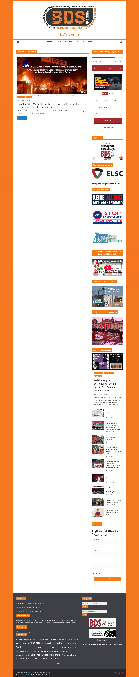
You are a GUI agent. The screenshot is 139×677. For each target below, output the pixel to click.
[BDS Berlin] (18, 42)
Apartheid (35, 642)
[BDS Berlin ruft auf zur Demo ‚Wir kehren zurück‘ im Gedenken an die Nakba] (98, 451)
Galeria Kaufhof (60, 648)
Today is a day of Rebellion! (111, 438)
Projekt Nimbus (30, 658)
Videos (78, 42)
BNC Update (21, 97)
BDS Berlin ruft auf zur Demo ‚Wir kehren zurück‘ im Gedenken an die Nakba (113, 450)
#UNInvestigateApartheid (44, 639)
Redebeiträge (97, 376)
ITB (65, 655)
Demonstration (98, 372)
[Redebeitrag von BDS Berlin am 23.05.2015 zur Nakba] (98, 513)
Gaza (67, 647)
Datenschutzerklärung (23, 632)
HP (29, 651)
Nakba (76, 655)
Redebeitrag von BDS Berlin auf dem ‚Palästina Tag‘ (114, 413)
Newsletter (87, 42)
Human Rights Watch (38, 651)
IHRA (45, 651)
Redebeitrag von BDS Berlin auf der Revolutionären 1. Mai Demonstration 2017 (113, 464)
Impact (49, 651)
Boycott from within (28, 648)
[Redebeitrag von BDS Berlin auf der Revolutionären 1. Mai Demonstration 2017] (98, 466)
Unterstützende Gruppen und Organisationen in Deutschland (102, 644)
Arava (53, 643)
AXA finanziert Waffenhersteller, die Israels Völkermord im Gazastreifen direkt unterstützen (48, 105)
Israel (52, 651)
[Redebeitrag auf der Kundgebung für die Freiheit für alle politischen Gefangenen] (98, 427)
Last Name (95, 562)
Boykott (36, 648)
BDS (60, 643)
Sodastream (43, 658)
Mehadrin (70, 655)
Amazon (75, 639)
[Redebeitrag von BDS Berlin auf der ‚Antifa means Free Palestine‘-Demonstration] (107, 361)
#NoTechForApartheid (30, 639)
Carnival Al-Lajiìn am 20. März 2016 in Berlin (113, 501)
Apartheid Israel (46, 643)
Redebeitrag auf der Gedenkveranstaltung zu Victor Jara (113, 478)
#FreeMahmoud (20, 639)
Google (18, 651)
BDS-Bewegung (66, 643)
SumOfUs (50, 658)
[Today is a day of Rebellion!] (98, 439)
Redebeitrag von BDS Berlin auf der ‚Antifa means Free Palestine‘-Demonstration (106, 385)
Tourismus (57, 658)
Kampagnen (62, 42)
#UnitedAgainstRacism (58, 639)
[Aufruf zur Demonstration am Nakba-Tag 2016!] (98, 491)
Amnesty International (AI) (22, 643)
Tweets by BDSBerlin (53, 664)
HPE (31, 651)
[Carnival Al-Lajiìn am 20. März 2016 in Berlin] (98, 502)
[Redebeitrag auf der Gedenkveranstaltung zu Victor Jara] (98, 479)
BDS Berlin (69, 34)
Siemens (36, 658)
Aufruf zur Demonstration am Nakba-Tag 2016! (112, 490)
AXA (56, 643)
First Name (95, 550)
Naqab (17, 658)
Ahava (71, 639)
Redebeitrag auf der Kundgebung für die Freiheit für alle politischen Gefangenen (113, 426)
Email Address (97, 539)
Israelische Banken (59, 651)
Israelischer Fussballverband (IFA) (46, 654)
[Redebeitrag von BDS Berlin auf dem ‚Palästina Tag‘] (98, 414)
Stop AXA (28, 97)
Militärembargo (109, 372)
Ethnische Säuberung (46, 648)
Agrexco (67, 639)
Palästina (22, 658)
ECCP (71, 42)
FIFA (53, 648)
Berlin (19, 647)
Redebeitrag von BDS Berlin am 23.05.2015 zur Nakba (114, 512)
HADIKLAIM (24, 651)
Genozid (73, 648)
